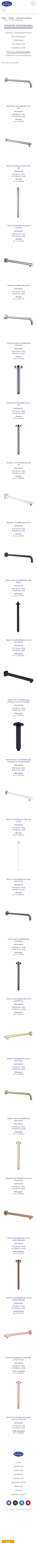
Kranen (11, 18)
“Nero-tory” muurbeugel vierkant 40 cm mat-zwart (18, 701)
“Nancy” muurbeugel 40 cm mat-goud (18, 1060)
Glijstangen (18, 40)
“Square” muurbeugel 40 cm (18, 523)
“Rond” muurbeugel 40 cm (18, 285)
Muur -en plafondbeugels (18, 52)
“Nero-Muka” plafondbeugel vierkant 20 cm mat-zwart (18, 761)
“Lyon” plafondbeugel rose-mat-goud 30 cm (18, 1419)
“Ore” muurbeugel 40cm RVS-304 (18, 167)
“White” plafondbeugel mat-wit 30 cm (18, 880)
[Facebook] (8, 1502)
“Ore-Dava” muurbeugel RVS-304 (18, 107)
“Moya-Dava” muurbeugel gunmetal (18, 940)
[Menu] (3, 9)
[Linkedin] (21, 1502)
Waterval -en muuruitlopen (18, 55)
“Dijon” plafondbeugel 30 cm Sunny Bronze (18, 1299)
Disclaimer (10, 1509)
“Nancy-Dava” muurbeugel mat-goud (18, 1120)
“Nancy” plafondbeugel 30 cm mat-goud (18, 1179)
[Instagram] (15, 1502)
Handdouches (18, 44)
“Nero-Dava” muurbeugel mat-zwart (18, 581)
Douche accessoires (24, 18)
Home (3, 18)
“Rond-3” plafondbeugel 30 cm (19, 464)
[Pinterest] (28, 1502)
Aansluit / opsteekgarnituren (18, 33)
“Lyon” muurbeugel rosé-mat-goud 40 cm (18, 1359)
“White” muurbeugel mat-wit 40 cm (18, 821)
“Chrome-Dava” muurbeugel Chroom (18, 344)
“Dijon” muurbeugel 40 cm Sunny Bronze (18, 1239)
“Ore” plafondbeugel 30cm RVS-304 (18, 227)
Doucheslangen (18, 36)
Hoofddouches (18, 48)
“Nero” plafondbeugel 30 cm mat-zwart (18, 641)
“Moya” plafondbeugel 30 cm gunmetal (18, 1000)
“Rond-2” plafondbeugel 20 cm (19, 404)
